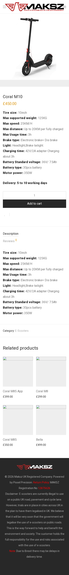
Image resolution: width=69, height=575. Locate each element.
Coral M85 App (13, 391)
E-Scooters (22, 330)
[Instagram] (37, 566)
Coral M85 (10, 439)
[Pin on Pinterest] (25, 214)
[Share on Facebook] (13, 214)
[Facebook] (31, 566)
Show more (8, 396)
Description (10, 233)
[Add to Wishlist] (6, 214)
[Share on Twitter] (19, 214)
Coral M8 (42, 391)
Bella (39, 439)
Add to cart (34, 203)
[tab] (34, 234)
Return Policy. (41, 482)
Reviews (10, 241)
